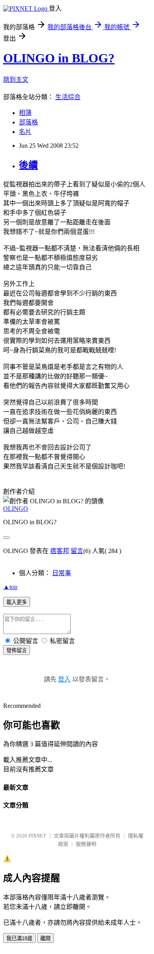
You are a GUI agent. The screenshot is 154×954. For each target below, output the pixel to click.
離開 (45, 938)
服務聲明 (86, 844)
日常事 (61, 573)
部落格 (28, 122)
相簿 (25, 112)
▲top (10, 586)
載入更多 (16, 602)
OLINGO (15, 508)
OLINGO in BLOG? (59, 58)
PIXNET (37, 836)
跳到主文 (15, 79)
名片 (25, 131)
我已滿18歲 (19, 938)
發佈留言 (16, 650)
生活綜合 (68, 97)
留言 (77, 551)
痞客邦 (59, 551)
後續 (28, 165)
